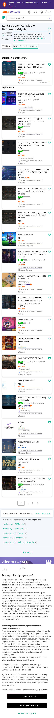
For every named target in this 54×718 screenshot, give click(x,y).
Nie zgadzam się (29, 705)
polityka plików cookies (11, 689)
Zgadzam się (29, 696)
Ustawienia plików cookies (21, 680)
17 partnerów (44, 608)
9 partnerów (43, 611)
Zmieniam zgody (27, 713)
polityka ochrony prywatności (35, 689)
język (24, 568)
